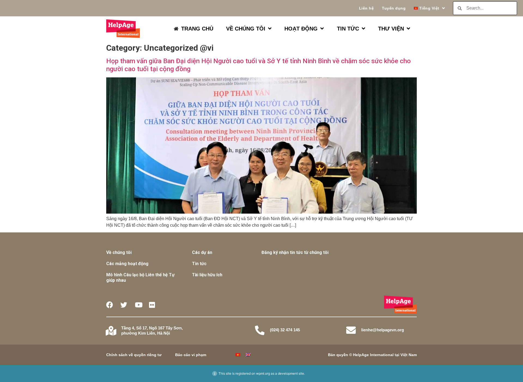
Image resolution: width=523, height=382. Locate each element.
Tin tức (199, 263)
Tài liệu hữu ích (207, 274)
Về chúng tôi (119, 252)
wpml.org (263, 373)
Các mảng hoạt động (127, 263)
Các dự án (202, 252)
